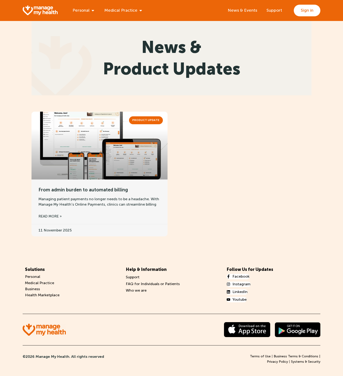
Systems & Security (305, 362)
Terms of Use (260, 356)
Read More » (50, 216)
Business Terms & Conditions (296, 356)
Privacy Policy (277, 362)
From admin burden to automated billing (83, 190)
